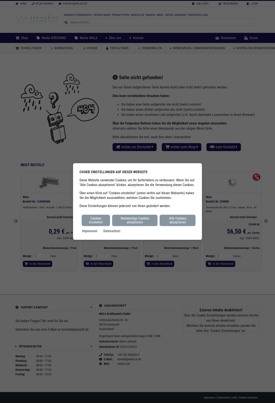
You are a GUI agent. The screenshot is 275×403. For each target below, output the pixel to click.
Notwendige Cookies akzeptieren (135, 220)
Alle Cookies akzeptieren (177, 220)
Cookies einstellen (96, 220)
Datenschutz (112, 231)
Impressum (89, 231)
